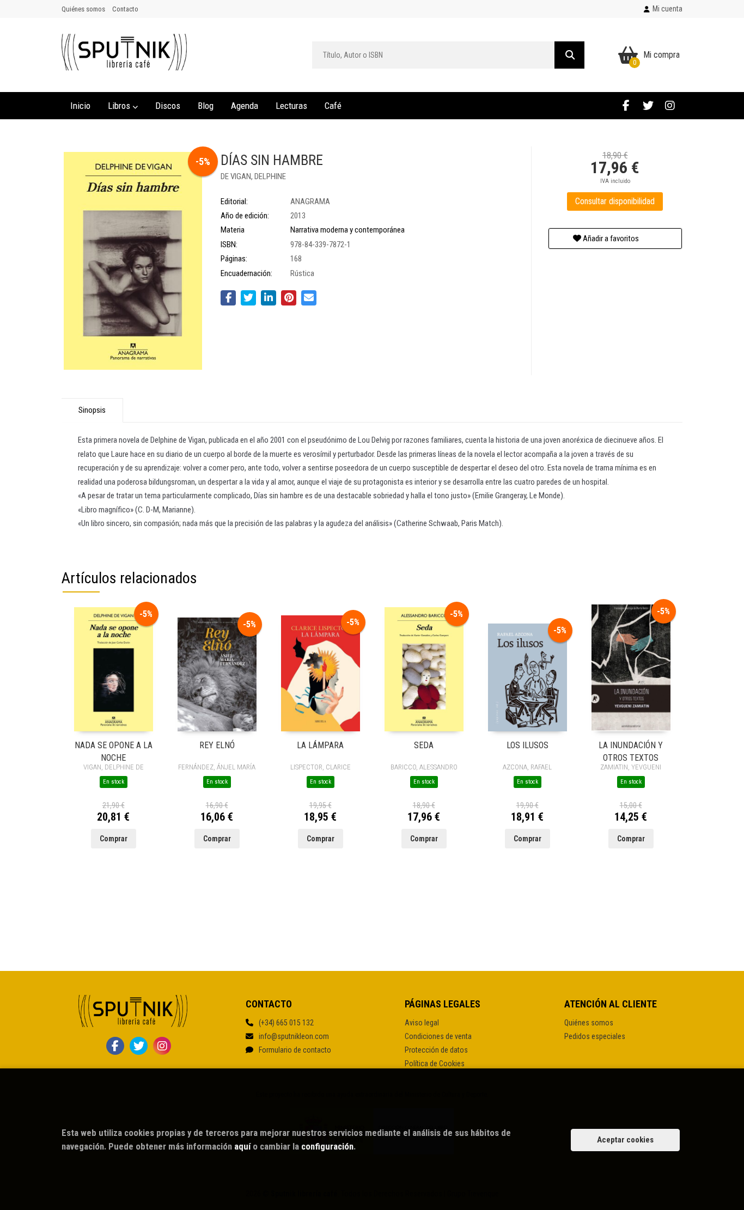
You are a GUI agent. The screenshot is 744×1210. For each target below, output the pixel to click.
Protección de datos (436, 1050)
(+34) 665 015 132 (286, 1022)
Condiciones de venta (438, 1036)
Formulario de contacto (295, 1050)
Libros (120, 105)
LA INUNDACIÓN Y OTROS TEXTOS (631, 750)
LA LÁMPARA (320, 745)
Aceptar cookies (625, 1140)
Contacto (125, 9)
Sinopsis (92, 410)
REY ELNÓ (217, 745)
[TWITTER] (648, 105)
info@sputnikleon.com (294, 1036)
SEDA (424, 745)
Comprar (113, 838)
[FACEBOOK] (626, 105)
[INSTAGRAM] (670, 105)
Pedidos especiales (594, 1036)
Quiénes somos (83, 9)
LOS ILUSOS (527, 745)
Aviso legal (422, 1022)
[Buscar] (569, 55)
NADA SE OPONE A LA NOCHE (114, 750)
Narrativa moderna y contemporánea (347, 230)
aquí (242, 1146)
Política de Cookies (435, 1063)
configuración (327, 1146)
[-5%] (113, 669)
